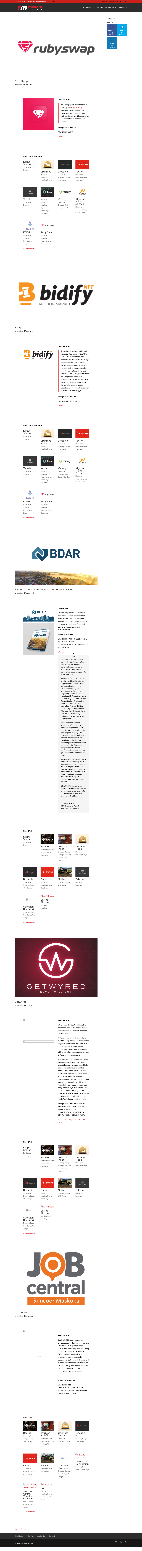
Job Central (21, 1312)
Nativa (61, 879)
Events (48, 852)
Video (83, 212)
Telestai (27, 199)
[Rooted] (47, 839)
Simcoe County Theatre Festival (27, 1495)
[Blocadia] (65, 164)
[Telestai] (30, 192)
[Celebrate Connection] (82, 1456)
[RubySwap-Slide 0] (38, 130)
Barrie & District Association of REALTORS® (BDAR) (44, 589)
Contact (105, 1)
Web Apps (44, 244)
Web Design (62, 180)
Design (49, 180)
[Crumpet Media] (47, 164)
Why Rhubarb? (86, 7)
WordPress (44, 213)
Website (61, 137)
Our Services (109, 7)
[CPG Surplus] (47, 1484)
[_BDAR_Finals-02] (38, 655)
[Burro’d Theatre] (47, 896)
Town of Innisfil (62, 847)
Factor (79, 171)
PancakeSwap (76, 108)
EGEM (26, 232)
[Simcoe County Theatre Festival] (30, 1486)
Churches (50, 849)
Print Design (45, 855)
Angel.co (72, 1119)
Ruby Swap (21, 81)
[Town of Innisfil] (65, 839)
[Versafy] (65, 192)
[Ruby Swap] (47, 225)
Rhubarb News (113, 1)
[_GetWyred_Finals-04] (38, 1072)
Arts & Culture (45, 905)
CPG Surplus (45, 1489)
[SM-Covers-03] (38, 1361)
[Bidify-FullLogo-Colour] (38, 364)
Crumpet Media (46, 172)
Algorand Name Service (80, 201)
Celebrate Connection (82, 1462)
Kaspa (44, 199)
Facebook (62, 1119)
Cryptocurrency (46, 208)
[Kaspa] (47, 192)
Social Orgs (85, 1470)
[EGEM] (30, 225)
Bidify (18, 327)
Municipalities (62, 855)
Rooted (45, 846)
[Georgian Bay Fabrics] (30, 899)
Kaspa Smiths (27, 163)
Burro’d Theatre (45, 900)
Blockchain (27, 167)
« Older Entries (29, 248)
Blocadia (63, 171)
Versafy (62, 199)
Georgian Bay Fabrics (29, 907)
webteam (20, 85)
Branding (26, 170)
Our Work (99, 7)
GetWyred (20, 1001)
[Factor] (82, 164)
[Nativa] (65, 872)
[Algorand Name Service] (82, 192)
